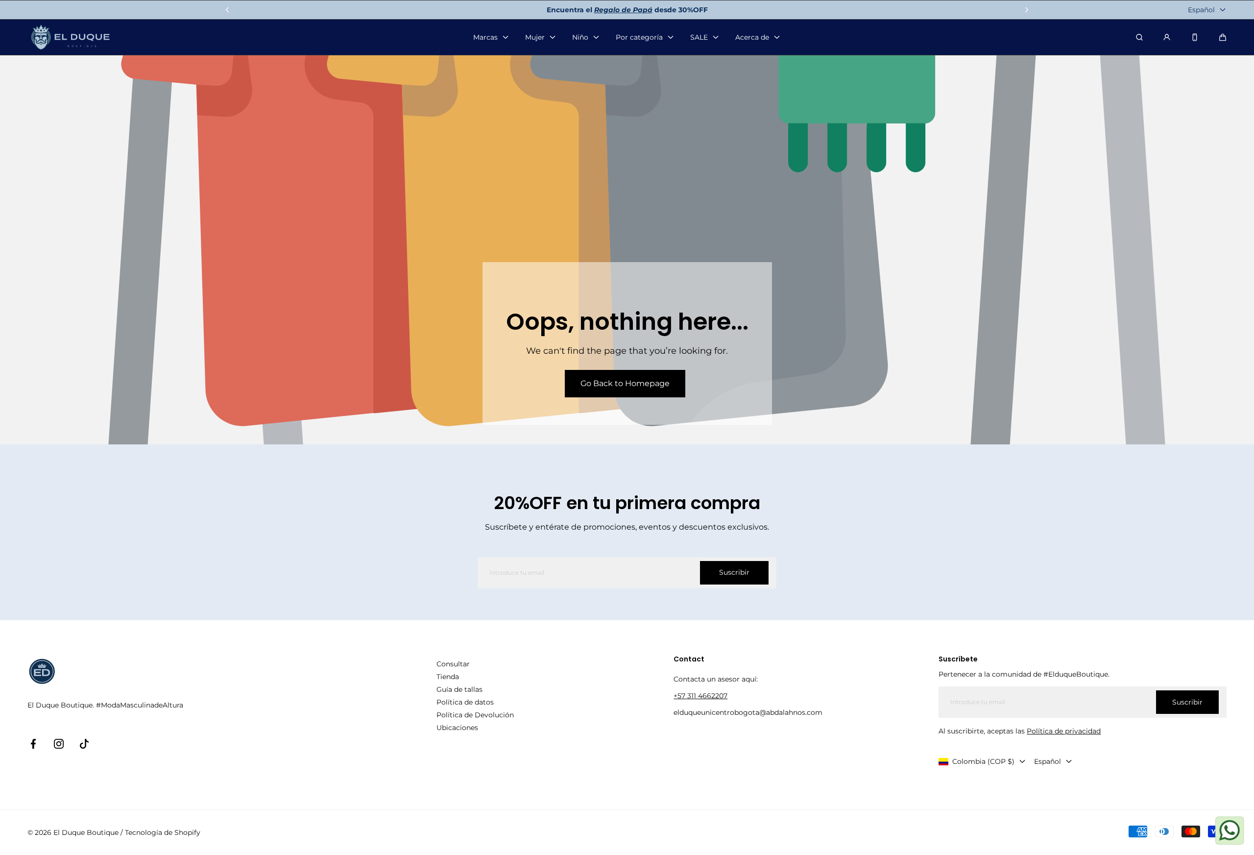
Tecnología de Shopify (162, 832)
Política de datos (465, 702)
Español (1201, 9)
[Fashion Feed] (1194, 37)
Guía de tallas (459, 689)
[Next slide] (1027, 10)
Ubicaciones (457, 727)
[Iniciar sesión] (1167, 37)
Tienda (447, 676)
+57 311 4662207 (700, 695)
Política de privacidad (1064, 731)
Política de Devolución (475, 714)
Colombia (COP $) (983, 761)
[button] (1223, 37)
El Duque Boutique (86, 832)
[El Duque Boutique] (70, 37)
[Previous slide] (227, 10)
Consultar (453, 664)
